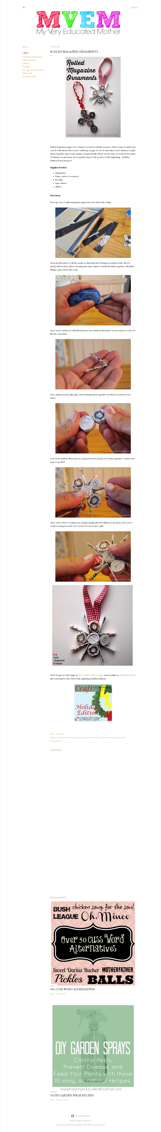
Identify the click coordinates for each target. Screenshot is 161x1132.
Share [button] (25, 47)
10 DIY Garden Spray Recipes (72, 1095)
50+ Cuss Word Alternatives (72, 989)
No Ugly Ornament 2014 (33, 70)
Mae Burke (87, 1121)
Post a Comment (62, 1100)
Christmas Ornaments (32, 57)
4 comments (61, 994)
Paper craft (27, 73)
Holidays (26, 67)
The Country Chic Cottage (90, 675)
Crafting (26, 63)
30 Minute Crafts (127, 675)
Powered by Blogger (82, 1116)
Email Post (60, 734)
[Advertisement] (93, 834)
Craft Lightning (29, 60)
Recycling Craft (29, 76)
